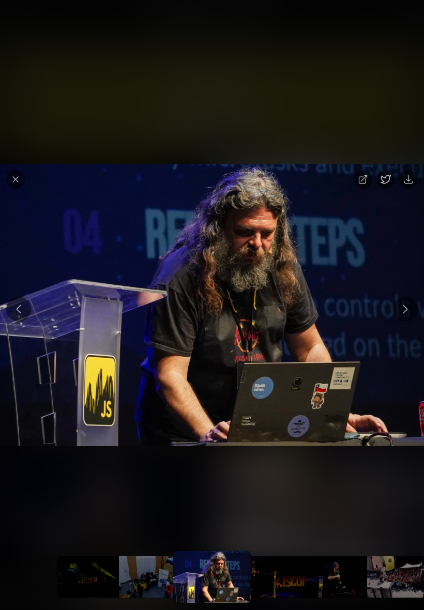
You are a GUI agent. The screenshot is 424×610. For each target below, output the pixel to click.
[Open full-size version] (363, 179)
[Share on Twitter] (385, 179)
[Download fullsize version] (408, 179)
